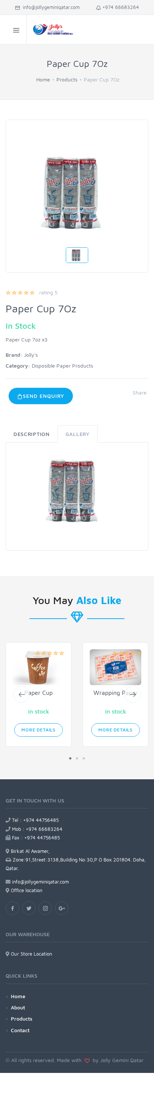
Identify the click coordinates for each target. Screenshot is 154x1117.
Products (66, 79)
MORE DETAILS (38, 730)
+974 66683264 (120, 7)
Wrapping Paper (115, 692)
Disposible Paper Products (62, 365)
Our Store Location (30, 954)
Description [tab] (31, 434)
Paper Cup (38, 692)
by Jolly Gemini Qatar (117, 1060)
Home (43, 79)
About (18, 1007)
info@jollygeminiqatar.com (50, 7)
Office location (25, 890)
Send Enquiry (43, 396)
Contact (20, 1030)
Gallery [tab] (77, 434)
